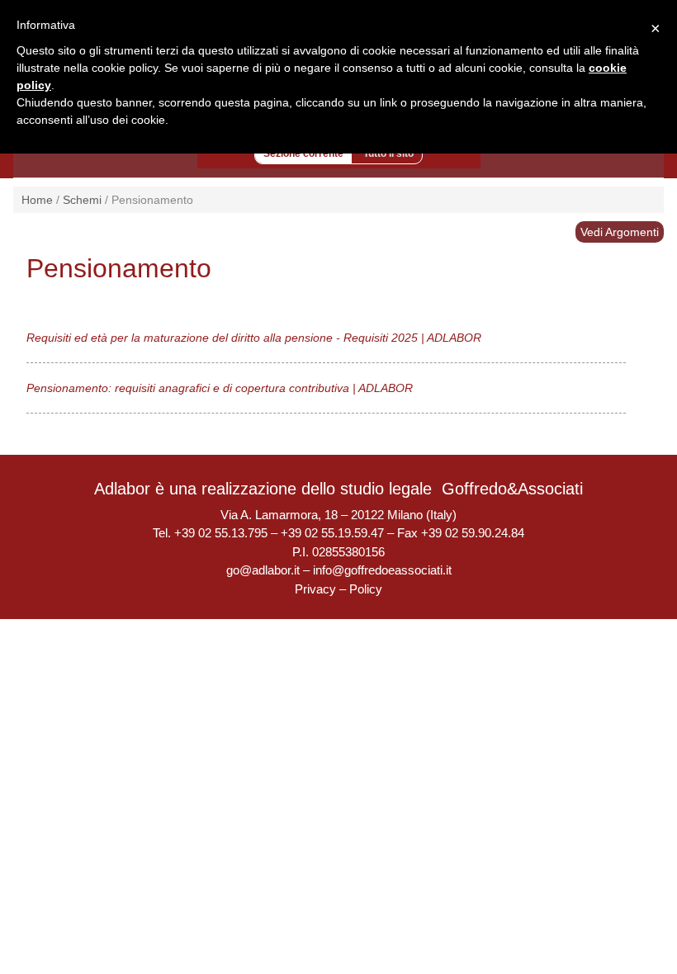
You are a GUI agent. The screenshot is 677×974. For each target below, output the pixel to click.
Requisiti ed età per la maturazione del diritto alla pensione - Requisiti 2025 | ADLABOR (253, 337)
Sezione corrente (303, 153)
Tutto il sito (388, 153)
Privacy (315, 589)
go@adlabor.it (263, 570)
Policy (365, 589)
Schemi (82, 199)
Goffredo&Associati (512, 489)
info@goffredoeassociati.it (382, 570)
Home (37, 199)
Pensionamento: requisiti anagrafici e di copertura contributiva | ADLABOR (219, 388)
